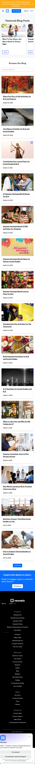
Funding (17, 680)
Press (17, 701)
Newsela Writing (17, 624)
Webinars (17, 674)
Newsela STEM (17, 621)
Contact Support (17, 716)
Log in (32, 10)
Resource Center (17, 655)
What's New (17, 637)
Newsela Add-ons (17, 640)
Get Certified (18, 686)
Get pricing (16, 11)
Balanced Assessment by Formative (17, 627)
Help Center (17, 719)
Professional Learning (17, 683)
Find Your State (17, 646)
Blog (17, 671)
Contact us (17, 586)
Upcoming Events (17, 677)
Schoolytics (17, 630)
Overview (17, 634)
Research (17, 665)
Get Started (17, 658)
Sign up (26, 11)
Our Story (17, 695)
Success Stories (17, 662)
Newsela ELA (18, 615)
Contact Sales (17, 713)
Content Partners (17, 698)
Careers (17, 704)
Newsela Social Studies (17, 618)
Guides (17, 668)
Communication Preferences (17, 722)
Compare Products (17, 643)
